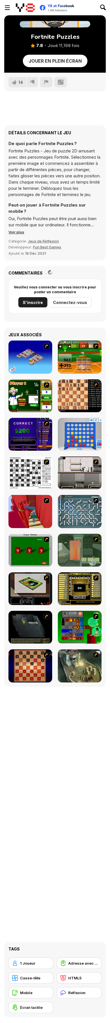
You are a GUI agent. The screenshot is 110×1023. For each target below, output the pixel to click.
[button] (16, 232)
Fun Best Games (47, 247)
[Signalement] (46, 82)
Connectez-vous (70, 302)
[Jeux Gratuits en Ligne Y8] (25, 7)
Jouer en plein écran (55, 61)
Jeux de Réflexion (43, 241)
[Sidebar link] (7, 7)
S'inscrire (33, 302)
